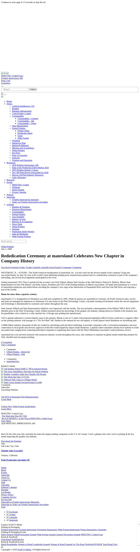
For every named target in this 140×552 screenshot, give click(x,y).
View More (6, 421)
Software (16, 158)
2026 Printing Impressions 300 (25, 165)
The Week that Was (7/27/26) (16, 377)
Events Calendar (19, 192)
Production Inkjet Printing (23, 231)
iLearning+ (6, 83)
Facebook (13, 512)
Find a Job (5, 80)
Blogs (3, 470)
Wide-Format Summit (46, 534)
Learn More (6, 399)
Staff (3, 482)
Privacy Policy (7, 495)
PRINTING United (20, 185)
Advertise (5, 485)
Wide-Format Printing (21, 236)
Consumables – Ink (26, 121)
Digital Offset (23, 131)
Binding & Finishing (21, 207)
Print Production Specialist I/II (15, 460)
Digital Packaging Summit (25, 534)
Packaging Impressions (47, 530)
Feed (3, 507)
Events (9, 182)
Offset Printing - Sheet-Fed (18, 352)
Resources (11, 163)
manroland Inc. (13, 361)
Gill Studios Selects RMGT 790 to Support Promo (25, 369)
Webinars (16, 187)
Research (10, 180)
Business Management (21, 111)
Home (9, 101)
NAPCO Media (24, 549)
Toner (20, 136)
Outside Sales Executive (12, 451)
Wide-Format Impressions (69, 530)
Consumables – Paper (27, 123)
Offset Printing (18, 150)
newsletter (30, 202)
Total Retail (6, 539)
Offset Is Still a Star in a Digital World (20, 380)
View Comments (8, 345)
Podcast (10, 195)
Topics (9, 104)
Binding (15, 108)
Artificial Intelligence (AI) (23, 106)
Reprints (4, 490)
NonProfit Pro (18, 539)
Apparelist (101, 530)
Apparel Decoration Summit (68, 534)
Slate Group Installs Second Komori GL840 (23, 382)
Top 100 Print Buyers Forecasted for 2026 (30, 172)
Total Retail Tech (110, 544)
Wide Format (23, 138)
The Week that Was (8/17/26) (14, 416)
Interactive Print (19, 143)
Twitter (12, 514)
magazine (25, 199)
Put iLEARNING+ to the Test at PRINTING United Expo (27, 418)
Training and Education (22, 160)
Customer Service (8, 497)
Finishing (16, 140)
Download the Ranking (11, 441)
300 (12, 78)
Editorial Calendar (9, 487)
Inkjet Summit (18, 190)
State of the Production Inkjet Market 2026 (30, 167)
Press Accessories (19, 155)
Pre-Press (16, 153)
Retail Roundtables (9, 544)
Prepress (15, 229)
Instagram (13, 520)
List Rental (6, 492)
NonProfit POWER (93, 544)
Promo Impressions (88, 530)
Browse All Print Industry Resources (28, 175)
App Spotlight (18, 217)
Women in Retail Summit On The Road (67, 544)
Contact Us (6, 480)
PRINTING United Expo (12, 76)
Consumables (18, 116)
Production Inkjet (25, 133)
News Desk (17, 224)
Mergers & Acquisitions (22, 222)
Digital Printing (18, 128)
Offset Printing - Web (16, 354)
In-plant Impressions (28, 530)
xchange (10, 204)
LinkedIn (13, 517)
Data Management (20, 126)
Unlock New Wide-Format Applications (18, 406)
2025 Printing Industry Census (25, 170)
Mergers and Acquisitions (23, 148)
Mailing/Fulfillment (20, 145)
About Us (5, 477)
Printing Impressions (10, 530)
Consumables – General (28, 118)
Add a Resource (19, 177)
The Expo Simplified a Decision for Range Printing (26, 371)
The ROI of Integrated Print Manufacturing (19, 397)
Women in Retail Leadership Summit (34, 544)
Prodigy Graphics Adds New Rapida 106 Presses (25, 374)
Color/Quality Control (21, 113)
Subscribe (11, 197)
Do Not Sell (6, 499)
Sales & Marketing (20, 234)
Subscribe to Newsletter (25, 504)
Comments (76, 267)
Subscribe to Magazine (20, 502)
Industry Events (19, 219)
